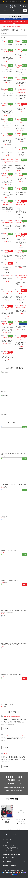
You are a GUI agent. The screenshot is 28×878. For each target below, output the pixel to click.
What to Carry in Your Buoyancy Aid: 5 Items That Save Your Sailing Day (13, 720)
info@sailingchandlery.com (11, 842)
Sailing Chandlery (11, 870)
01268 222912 (9, 839)
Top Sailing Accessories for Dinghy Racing (13, 739)
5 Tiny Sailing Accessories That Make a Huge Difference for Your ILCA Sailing (13, 758)
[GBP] (20, 6)
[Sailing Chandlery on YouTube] (19, 855)
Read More (5, 728)
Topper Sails (14, 382)
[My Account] (23, 6)
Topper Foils (14, 405)
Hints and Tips (14, 711)
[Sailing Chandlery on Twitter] (17, 855)
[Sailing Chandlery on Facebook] (14, 855)
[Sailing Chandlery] (14, 6)
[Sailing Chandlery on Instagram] (12, 855)
